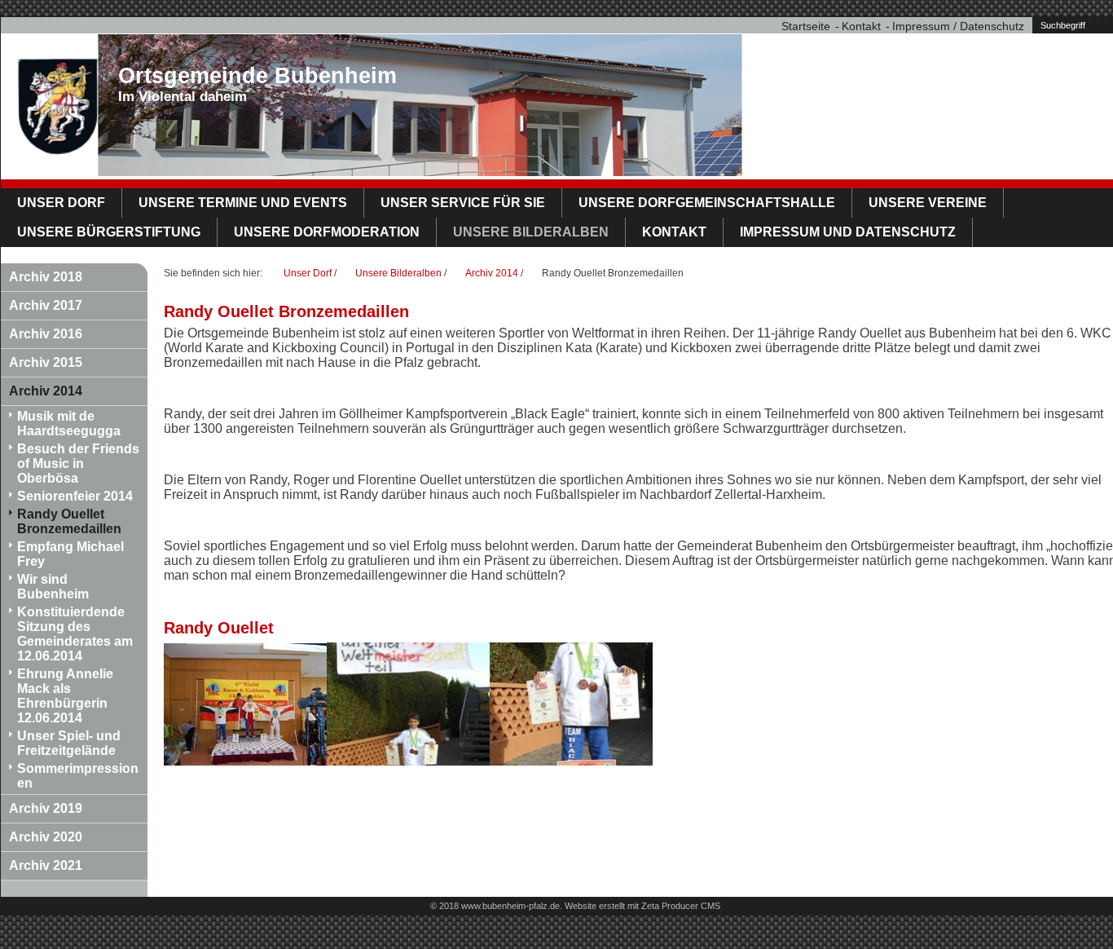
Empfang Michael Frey (70, 554)
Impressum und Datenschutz (848, 232)
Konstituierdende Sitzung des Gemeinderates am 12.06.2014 (75, 634)
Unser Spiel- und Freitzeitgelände (69, 743)
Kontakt (861, 26)
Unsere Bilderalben (531, 232)
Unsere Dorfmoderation (327, 232)
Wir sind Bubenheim (53, 586)
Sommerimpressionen (78, 775)
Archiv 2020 (45, 837)
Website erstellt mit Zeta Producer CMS (642, 906)
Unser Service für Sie (463, 203)
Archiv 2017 (45, 305)
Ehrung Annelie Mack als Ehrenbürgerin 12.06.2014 (65, 696)
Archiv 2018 (45, 277)
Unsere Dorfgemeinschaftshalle (706, 203)
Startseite (805, 26)
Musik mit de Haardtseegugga (69, 423)
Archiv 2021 (45, 865)
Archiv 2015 (45, 362)
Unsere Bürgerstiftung (108, 232)
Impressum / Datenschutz (958, 26)
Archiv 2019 (45, 808)
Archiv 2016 (45, 334)
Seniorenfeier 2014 (75, 496)
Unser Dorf (61, 203)
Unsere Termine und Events (243, 203)
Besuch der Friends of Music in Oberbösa (78, 463)
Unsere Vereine (928, 203)
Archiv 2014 (45, 391)
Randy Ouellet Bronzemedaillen (69, 521)
